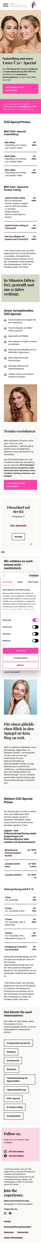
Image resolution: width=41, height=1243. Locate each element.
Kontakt (18, 537)
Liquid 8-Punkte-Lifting (15, 198)
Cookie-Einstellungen (13, 1237)
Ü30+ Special (13, 1098)
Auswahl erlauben (20, 658)
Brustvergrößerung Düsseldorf (17, 1227)
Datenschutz (22, 1232)
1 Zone (7, 897)
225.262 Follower (16, 1156)
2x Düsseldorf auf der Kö (18, 1043)
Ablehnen (20, 665)
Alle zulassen (20, 651)
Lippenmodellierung (16, 1090)
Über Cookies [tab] (33, 582)
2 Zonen (8, 908)
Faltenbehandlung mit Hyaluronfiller (17, 1079)
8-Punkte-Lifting (15, 1107)
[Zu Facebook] (10, 1213)
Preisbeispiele (13, 1116)
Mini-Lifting (10, 142)
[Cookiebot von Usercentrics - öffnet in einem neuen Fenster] (29, 575)
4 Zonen (8, 933)
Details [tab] (20, 582)
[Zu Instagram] (5, 1213)
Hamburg (11, 1052)
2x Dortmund (13, 1060)
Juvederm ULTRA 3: (13, 875)
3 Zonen (8, 919)
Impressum (9, 1232)
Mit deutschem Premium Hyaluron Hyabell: (13, 853)
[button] (5, 5)
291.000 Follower (16, 1151)
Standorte (11, 1069)
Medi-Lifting (10, 156)
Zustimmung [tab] (7, 582)
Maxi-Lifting (10, 170)
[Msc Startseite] (19, 5)
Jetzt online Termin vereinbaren (14, 88)
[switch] (35, 627)
